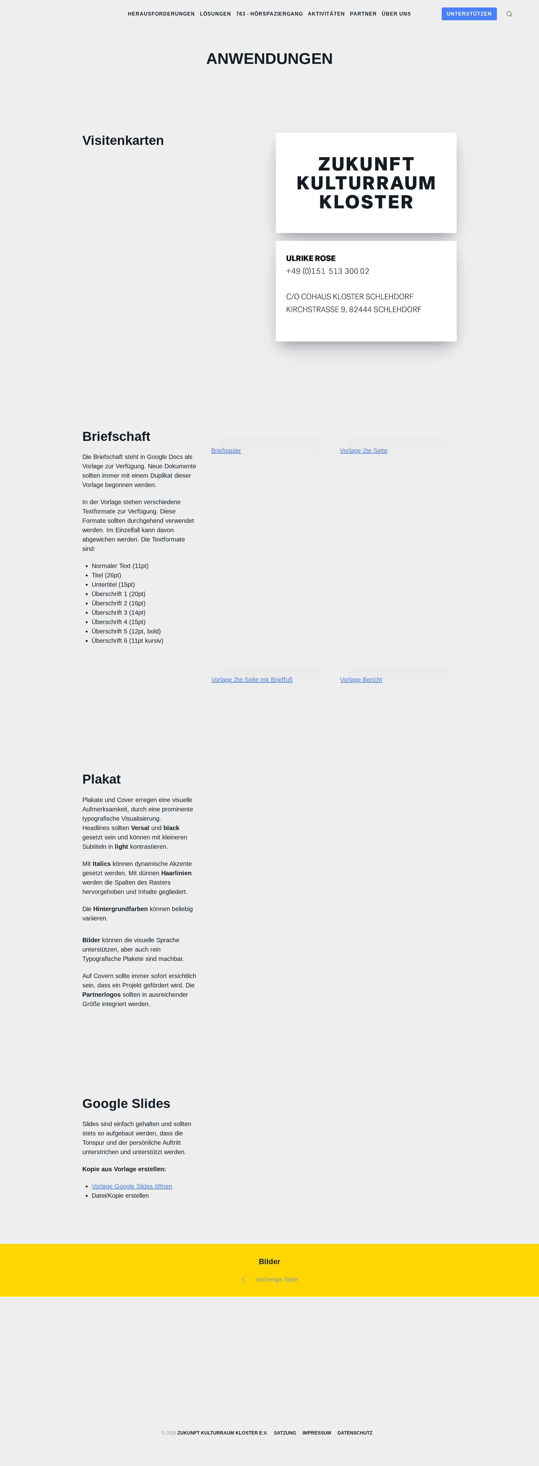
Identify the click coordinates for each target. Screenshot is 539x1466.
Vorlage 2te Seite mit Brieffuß (252, 679)
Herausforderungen (161, 14)
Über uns (396, 14)
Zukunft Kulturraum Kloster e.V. (222, 1432)
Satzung (285, 1432)
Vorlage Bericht (361, 679)
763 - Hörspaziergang (269, 14)
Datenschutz (354, 1432)
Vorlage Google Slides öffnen (132, 1186)
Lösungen (215, 14)
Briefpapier (226, 450)
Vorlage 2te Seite (363, 450)
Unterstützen (469, 14)
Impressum (317, 1432)
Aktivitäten (326, 14)
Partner (363, 14)
